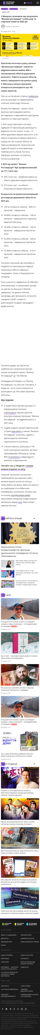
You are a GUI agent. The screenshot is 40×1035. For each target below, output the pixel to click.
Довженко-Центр (27, 938)
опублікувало (10, 412)
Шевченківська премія (30, 942)
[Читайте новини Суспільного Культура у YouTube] (6, 1009)
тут (20, 502)
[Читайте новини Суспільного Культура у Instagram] (18, 1009)
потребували (14, 457)
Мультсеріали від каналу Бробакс (28, 963)
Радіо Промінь (7, 955)
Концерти (25, 958)
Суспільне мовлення (9, 989)
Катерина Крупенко (12, 26)
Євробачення (26, 935)
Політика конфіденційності (8, 995)
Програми (5, 958)
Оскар (3, 945)
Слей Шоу (5, 962)
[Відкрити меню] (38, 3)
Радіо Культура (27, 955)
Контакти (5, 986)
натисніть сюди (28, 1027)
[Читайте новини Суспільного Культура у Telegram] (10, 1009)
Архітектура (23, 9)
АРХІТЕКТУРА (13, 9)
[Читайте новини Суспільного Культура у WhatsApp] (21, 1009)
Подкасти (25, 967)
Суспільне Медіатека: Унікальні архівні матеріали (9, 974)
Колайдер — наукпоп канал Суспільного (9, 968)
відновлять (17, 431)
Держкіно (5, 938)
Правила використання (27, 990)
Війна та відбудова (9, 935)
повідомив (33, 96)
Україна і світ (5, 12)
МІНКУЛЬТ (4, 9)
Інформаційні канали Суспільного (29, 995)
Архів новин (26, 986)
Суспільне (27, 1025)
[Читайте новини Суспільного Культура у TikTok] (25, 1009)
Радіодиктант (6, 942)
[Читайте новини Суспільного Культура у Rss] (14, 1009)
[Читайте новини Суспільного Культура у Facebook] (2, 1009)
